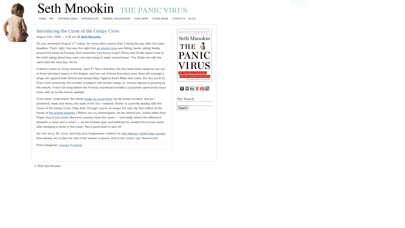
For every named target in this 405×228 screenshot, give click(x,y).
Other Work (160, 19)
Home (42, 19)
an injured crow (107, 48)
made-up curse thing (98, 98)
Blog (192, 19)
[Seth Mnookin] (112, 12)
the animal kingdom (62, 112)
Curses (64, 145)
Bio (52, 19)
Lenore (77, 145)
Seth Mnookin (91, 36)
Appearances (90, 19)
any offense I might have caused (143, 133)
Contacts (178, 19)
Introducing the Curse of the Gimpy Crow (77, 31)
